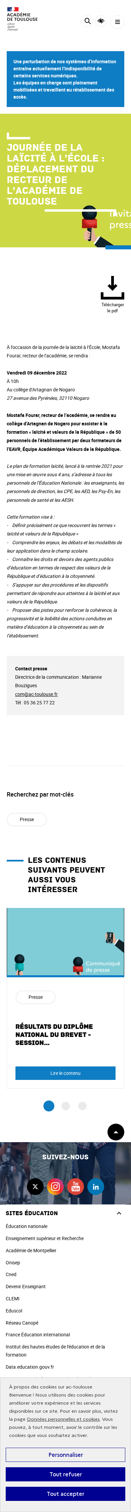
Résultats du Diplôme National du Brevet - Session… (54, 1035)
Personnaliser (65, 1455)
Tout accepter (65, 1494)
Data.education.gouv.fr (30, 1367)
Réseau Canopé (22, 1323)
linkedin (95, 1186)
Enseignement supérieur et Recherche (45, 1238)
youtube (75, 1186)
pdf (112, 308)
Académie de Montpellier (31, 1250)
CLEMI (12, 1298)
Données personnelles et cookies (63, 1419)
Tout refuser (65, 1474)
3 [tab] (82, 1106)
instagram (55, 1186)
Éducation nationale (26, 1226)
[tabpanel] (65, 998)
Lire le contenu (65, 1073)
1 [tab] (48, 1106)
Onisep (13, 1262)
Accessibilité (101, 21)
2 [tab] (65, 1106)
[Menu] (117, 22)
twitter (35, 1186)
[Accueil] (25, 19)
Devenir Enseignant (26, 1286)
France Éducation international (38, 1334)
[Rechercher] (87, 22)
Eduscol (14, 1310)
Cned (11, 1274)
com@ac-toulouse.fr (36, 694)
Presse (27, 819)
